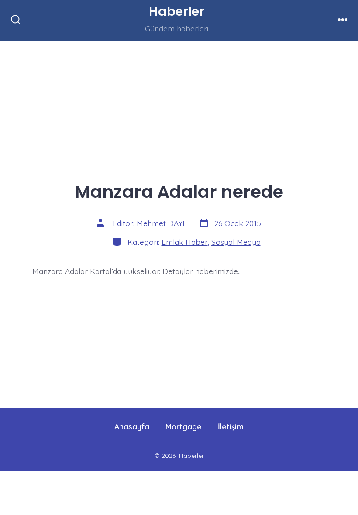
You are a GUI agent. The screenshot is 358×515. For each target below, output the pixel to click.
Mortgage (183, 426)
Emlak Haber (185, 242)
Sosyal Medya (236, 242)
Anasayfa (131, 426)
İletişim (231, 426)
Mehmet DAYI (161, 223)
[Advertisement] (179, 105)
